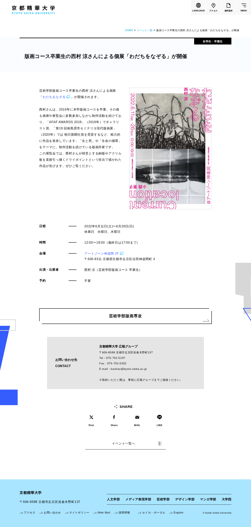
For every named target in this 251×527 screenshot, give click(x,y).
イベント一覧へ (123, 443)
